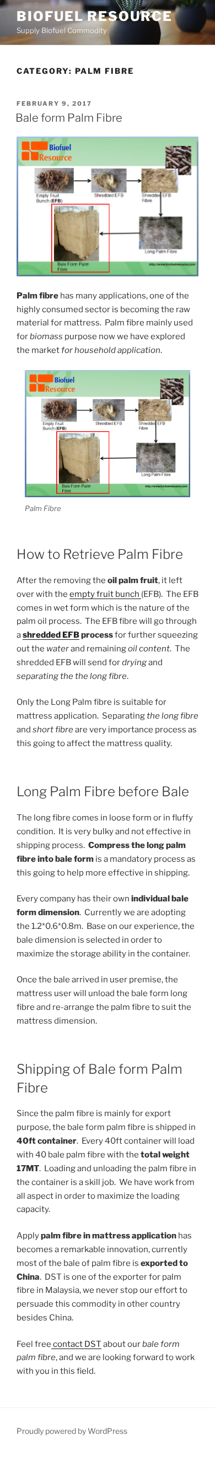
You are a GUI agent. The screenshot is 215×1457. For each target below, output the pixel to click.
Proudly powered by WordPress (72, 1431)
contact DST (76, 1344)
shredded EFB (51, 635)
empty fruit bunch (105, 594)
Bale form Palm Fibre (68, 117)
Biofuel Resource (95, 16)
